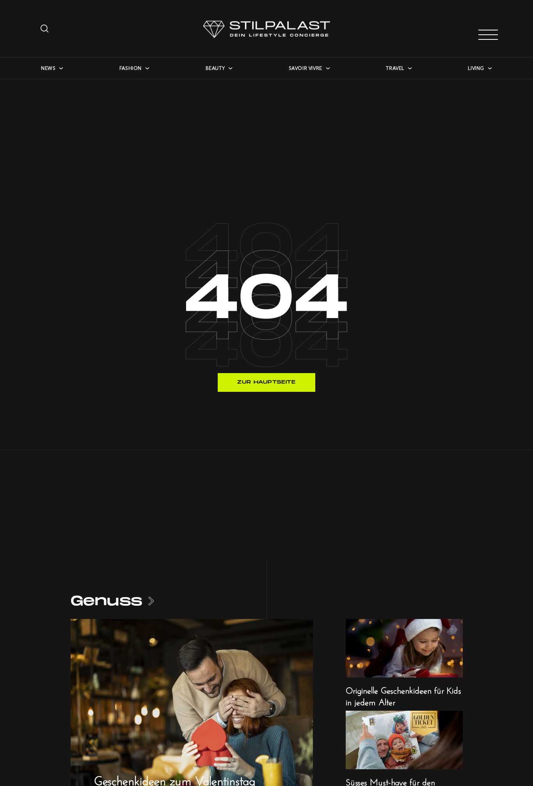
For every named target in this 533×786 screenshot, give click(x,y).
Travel (395, 68)
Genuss (107, 601)
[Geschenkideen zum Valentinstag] (192, 708)
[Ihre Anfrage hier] (45, 28)
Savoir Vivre (305, 68)
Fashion (130, 68)
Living (476, 68)
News (48, 68)
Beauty (215, 68)
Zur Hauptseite (266, 382)
